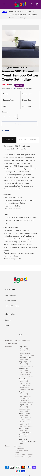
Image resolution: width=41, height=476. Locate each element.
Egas (17, 475)
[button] (4, 4)
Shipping (14, 88)
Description (9, 140)
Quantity (5, 112)
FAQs (7, 325)
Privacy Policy (10, 295)
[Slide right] (36, 48)
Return (33, 140)
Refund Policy (10, 300)
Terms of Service (12, 306)
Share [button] (6, 130)
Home (4, 12)
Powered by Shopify (24, 475)
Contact (8, 320)
